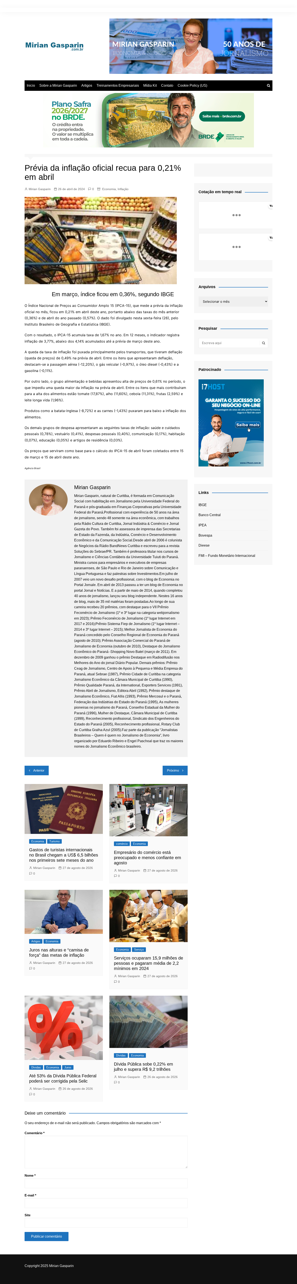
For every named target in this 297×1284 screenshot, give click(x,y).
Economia (109, 189)
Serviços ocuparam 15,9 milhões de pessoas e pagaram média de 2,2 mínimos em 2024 (148, 963)
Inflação (123, 189)
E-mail (30, 1195)
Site (27, 1215)
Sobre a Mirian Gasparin (58, 85)
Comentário (35, 1133)
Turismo (54, 841)
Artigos (86, 85)
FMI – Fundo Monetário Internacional (227, 556)
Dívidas (36, 1067)
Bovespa (205, 535)
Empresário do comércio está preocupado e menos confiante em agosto (147, 857)
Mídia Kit (150, 85)
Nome (30, 1175)
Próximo (173, 770)
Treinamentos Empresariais (118, 85)
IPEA (203, 525)
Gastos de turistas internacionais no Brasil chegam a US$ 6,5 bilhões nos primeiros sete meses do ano (63, 855)
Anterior (38, 770)
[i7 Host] (231, 422)
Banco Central (210, 515)
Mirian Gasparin (40, 189)
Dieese (204, 545)
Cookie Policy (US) (192, 85)
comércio (122, 843)
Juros (67, 1067)
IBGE (203, 505)
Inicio (31, 85)
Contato (167, 85)
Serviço (139, 949)
